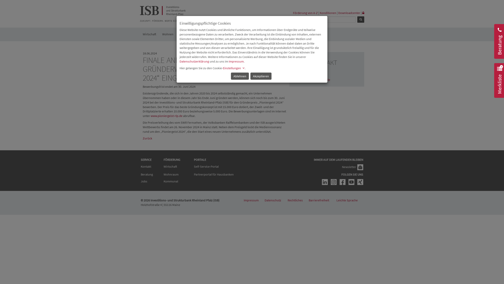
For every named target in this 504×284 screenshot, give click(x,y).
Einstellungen (232, 68)
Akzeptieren (261, 76)
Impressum (236, 61)
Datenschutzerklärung (194, 61)
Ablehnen (239, 76)
